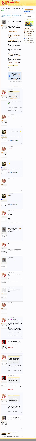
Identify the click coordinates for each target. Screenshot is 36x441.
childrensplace (4, 15)
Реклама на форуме (29, 26)
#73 (21, 299)
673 (6, 97)
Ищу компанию (15, 79)
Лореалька (2, 345)
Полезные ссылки (29, 19)
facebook (19, 55)
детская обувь (15, 15)
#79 (21, 412)
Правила (15, 5)
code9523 (29, 40)
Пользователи (11, 5)
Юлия (2, 120)
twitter (9, 56)
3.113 (6, 347)
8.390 (6, 27)
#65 (21, 175)
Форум (7, 5)
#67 (21, 207)
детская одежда (19, 15)
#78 (21, 390)
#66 (21, 190)
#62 (21, 126)
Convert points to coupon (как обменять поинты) (15, 70)
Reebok (29, 36)
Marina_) (2, 95)
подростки (2, 16)
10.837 (6, 138)
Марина (2, 25)
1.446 (6, 122)
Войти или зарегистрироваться (15, 0)
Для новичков (20, 5)
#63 (21, 143)
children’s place (8, 15)
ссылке (15, 48)
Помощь (24, 5)
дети (12, 15)
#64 (21, 158)
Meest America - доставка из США (30, 31)
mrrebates (16, 62)
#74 (21, 314)
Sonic (28, 38)
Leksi (2, 421)
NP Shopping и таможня (29, 33)
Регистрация (29, 9)
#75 (21, 336)
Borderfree (19, 43)
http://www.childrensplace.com (13, 31)
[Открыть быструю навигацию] (22, 8)
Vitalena (2, 293)
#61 (21, 111)
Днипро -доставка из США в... (29, 35)
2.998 (6, 423)
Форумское (25, 19)
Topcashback (10, 62)
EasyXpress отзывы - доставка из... (30, 29)
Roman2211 (29, 42)
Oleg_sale (29, 34)
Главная (3, 5)
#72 (21, 284)
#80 (21, 428)
